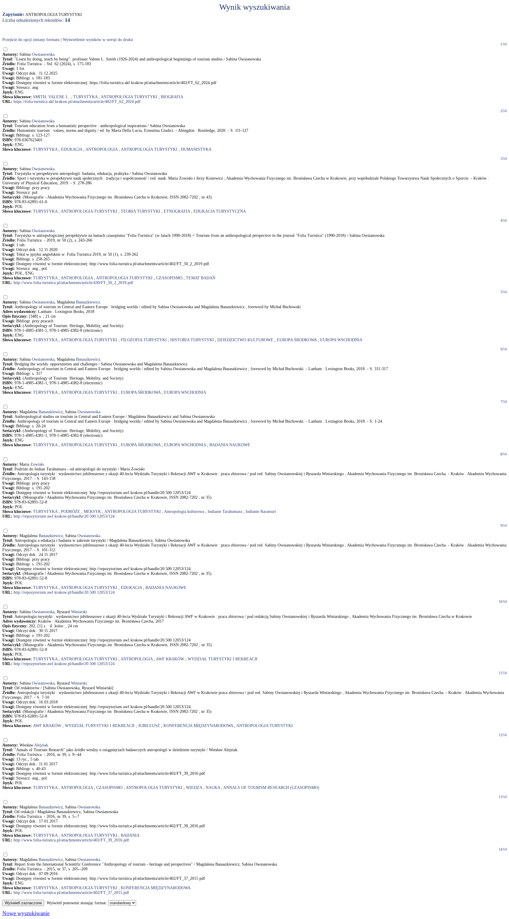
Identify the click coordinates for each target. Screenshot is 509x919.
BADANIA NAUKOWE (229, 445)
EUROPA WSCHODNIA (341, 340)
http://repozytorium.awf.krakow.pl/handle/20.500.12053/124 (64, 516)
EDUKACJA (71, 149)
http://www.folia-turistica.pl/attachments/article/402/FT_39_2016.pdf (71, 840)
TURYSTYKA (85, 97)
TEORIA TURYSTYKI (140, 211)
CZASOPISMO (169, 278)
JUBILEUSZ (149, 725)
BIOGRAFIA (172, 97)
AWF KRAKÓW (170, 659)
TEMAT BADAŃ (200, 278)
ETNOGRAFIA (177, 211)
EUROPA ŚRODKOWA (297, 340)
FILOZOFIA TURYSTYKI (144, 340)
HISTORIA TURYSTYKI (192, 340)
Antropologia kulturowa (184, 511)
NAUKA (213, 787)
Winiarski (79, 612)
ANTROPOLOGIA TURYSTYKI (129, 97)
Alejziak (41, 745)
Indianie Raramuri (261, 511)
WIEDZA (194, 787)
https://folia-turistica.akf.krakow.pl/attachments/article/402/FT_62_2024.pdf (77, 101)
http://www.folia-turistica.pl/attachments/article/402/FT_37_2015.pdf (71, 892)
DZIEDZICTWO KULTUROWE (245, 340)
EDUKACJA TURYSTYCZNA (220, 211)
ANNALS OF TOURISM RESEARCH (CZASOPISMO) (271, 787)
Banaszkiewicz (88, 302)
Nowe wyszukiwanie (25, 913)
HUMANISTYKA (196, 149)
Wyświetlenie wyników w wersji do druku (98, 39)
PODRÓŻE (70, 511)
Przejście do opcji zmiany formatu (31, 39)
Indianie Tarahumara (225, 511)
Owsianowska (43, 54)
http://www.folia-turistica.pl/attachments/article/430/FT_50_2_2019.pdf (73, 282)
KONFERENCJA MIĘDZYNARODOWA (198, 725)
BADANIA (130, 835)
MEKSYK (92, 511)
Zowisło (37, 464)
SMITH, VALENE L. (51, 97)
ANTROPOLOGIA (101, 149)
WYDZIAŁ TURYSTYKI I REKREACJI (222, 659)
